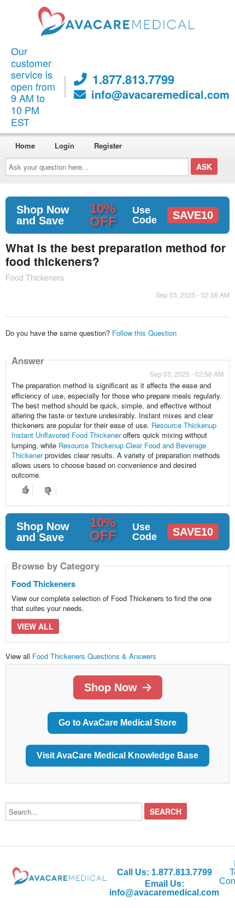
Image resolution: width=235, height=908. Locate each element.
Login (64, 145)
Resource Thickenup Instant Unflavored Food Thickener (113, 430)
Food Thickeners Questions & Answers (94, 656)
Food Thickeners (43, 584)
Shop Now (110, 687)
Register (108, 145)
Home (25, 145)
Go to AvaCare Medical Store (117, 722)
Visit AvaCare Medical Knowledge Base (117, 755)
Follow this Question (144, 333)
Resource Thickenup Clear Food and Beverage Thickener (108, 450)
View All (35, 626)
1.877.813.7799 (133, 79)
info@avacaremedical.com (160, 94)
